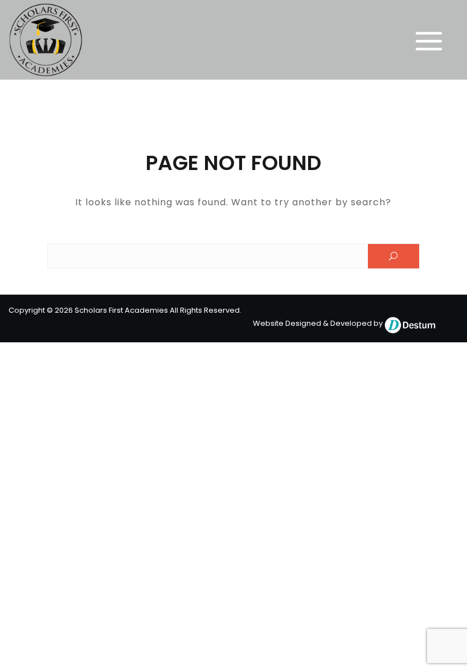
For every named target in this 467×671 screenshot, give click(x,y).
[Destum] (410, 323)
